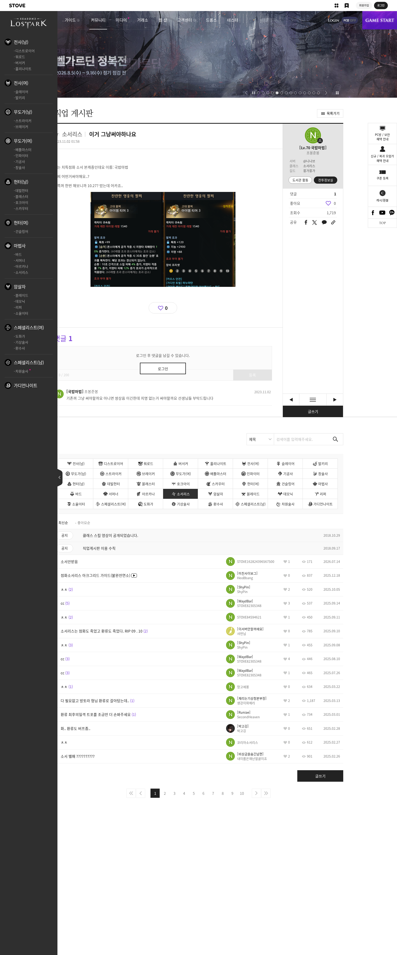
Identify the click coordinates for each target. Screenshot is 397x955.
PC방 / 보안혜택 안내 (382, 136)
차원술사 (21, 371)
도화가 (20, 336)
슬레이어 (21, 91)
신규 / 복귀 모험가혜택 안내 (382, 158)
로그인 (334, 20)
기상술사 (21, 342)
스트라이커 (23, 120)
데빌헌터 (21, 190)
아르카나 (21, 266)
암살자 (20, 286)
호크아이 (21, 202)
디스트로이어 (25, 50)
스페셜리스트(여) (29, 327)
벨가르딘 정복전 (198, 54)
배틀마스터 (23, 149)
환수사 (20, 348)
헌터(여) (21, 223)
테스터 (232, 20)
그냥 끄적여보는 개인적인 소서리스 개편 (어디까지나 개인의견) (335, 399)
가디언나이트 (25, 385)
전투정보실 (325, 180)
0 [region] (335, 203)
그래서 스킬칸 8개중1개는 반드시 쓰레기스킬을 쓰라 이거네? (291, 399)
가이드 (70, 20)
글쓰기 (313, 411)
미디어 (121, 20)
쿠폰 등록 (382, 178)
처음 (131, 793)
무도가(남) (23, 112)
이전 (140, 793)
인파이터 (21, 155)
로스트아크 (29, 22)
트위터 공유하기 (314, 222)
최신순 (63, 522)
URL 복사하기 (333, 222)
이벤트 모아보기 (337, 93)
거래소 (142, 20)
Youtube (382, 212)
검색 (335, 439)
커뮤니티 (98, 20)
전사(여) (21, 83)
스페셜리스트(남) (29, 362)
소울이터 (21, 313)
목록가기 (333, 113)
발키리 (20, 97)
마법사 (20, 245)
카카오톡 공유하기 (324, 222)
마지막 (266, 793)
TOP (382, 223)
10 (242, 793)
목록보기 (313, 399)
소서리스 (21, 272)
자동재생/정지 (253, 93)
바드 (18, 254)
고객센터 (184, 20)
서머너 (20, 260)
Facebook (373, 212)
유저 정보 (82, 391)
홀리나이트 (23, 68)
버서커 (20, 62)
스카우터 (21, 208)
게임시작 (379, 20)
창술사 (20, 167)
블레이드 (21, 295)
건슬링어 (21, 231)
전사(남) (21, 42)
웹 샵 (163, 20)
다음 (256, 793)
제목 (252, 439)
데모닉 (20, 301)
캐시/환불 (382, 200)
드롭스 (211, 20)
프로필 (313, 135)
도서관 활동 (300, 180)
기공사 (20, 161)
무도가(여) (23, 141)
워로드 (20, 56)
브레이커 (21, 126)
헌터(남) (21, 182)
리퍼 (18, 307)
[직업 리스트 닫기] (59, 478)
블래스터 (21, 196)
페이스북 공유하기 (305, 222)
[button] (246, 93)
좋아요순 (83, 522)
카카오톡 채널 (392, 212)
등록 (252, 375)
